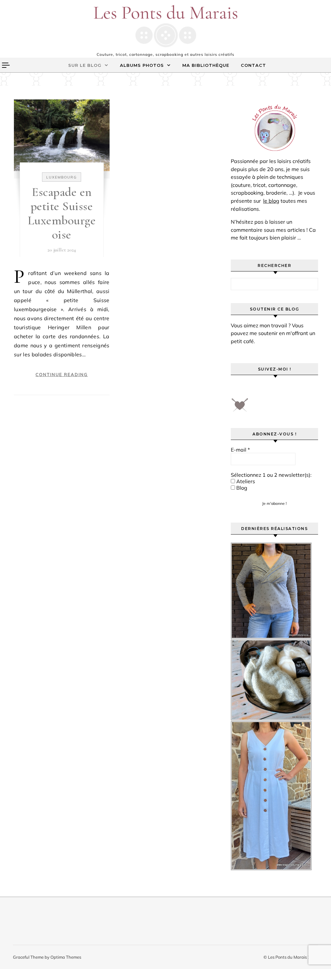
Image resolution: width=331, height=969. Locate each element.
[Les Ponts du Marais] (165, 26)
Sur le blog (84, 65)
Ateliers (245, 481)
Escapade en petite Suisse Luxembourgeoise (62, 213)
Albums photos (142, 65)
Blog (241, 487)
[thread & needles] (240, 407)
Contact (253, 65)
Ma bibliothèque (205, 65)
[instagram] (274, 388)
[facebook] (238, 388)
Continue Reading (62, 374)
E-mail (240, 449)
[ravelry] (292, 388)
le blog (271, 201)
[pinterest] (256, 388)
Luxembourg (61, 177)
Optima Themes (65, 957)
